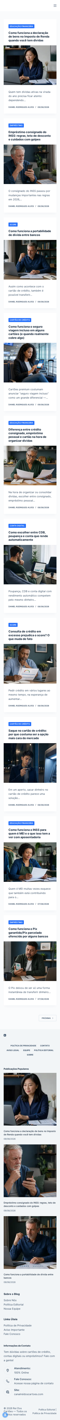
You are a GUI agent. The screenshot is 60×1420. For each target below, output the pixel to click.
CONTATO (45, 1045)
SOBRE (30, 1055)
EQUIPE (26, 1050)
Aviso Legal (13, 1050)
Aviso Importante (14, 1329)
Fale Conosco (12, 1333)
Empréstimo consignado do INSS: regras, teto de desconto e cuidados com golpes (29, 135)
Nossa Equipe (12, 1308)
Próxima (46, 1018)
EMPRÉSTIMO (16, 125)
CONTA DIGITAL (17, 525)
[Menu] (55, 5)
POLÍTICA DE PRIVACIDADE (23, 1045)
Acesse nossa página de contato (34, 1383)
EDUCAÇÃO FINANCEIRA (21, 26)
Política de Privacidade (18, 1325)
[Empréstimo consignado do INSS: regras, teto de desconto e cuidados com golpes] (30, 164)
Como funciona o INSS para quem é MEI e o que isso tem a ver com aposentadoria (29, 833)
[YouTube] (5, 1035)
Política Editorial (44, 1050)
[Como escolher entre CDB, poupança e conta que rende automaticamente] (30, 565)
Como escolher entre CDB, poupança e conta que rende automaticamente (28, 536)
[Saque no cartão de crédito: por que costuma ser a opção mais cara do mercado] (30, 763)
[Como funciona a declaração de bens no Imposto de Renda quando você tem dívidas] (30, 65)
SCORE (13, 224)
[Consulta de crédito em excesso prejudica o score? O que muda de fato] (30, 664)
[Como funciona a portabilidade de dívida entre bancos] (30, 260)
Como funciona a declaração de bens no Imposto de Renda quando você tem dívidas (28, 36)
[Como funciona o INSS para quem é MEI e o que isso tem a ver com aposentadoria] (30, 862)
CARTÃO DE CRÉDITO (20, 320)
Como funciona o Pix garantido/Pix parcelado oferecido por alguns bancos (28, 932)
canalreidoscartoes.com (28, 1394)
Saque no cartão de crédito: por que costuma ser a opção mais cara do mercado (28, 734)
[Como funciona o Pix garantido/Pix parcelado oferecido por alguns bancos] (30, 961)
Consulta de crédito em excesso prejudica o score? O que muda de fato (29, 635)
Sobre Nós (10, 1300)
